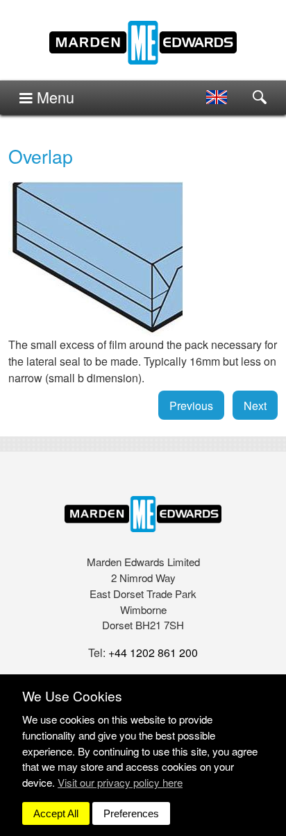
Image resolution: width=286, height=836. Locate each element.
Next (255, 405)
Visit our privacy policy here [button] (120, 782)
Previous (191, 405)
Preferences (131, 813)
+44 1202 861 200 (153, 652)
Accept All (55, 813)
